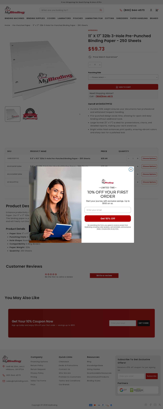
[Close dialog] (131, 169)
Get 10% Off (108, 218)
